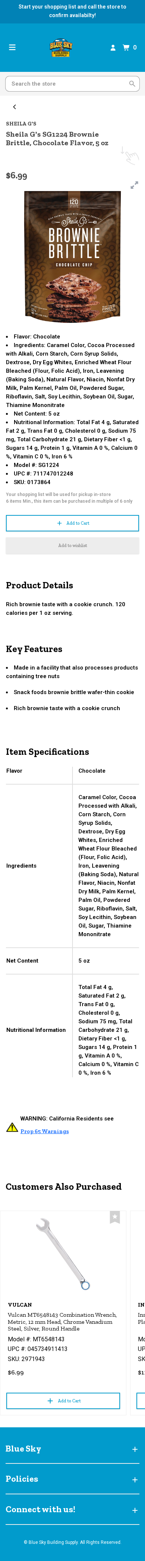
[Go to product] (63, 1254)
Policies (22, 1478)
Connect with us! (40, 1509)
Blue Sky (23, 1448)
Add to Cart (77, 523)
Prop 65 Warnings (44, 1131)
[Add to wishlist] (115, 1217)
